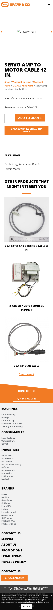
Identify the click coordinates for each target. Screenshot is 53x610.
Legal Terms (11, 556)
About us (9, 545)
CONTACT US (10, 533)
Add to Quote (30, 118)
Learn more (44, 602)
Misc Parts (27, 85)
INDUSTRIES (10, 450)
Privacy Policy (13, 562)
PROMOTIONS (11, 550)
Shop (7, 82)
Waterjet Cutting (21, 82)
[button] (49, 4)
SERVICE (7, 539)
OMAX (16, 85)
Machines (9, 409)
